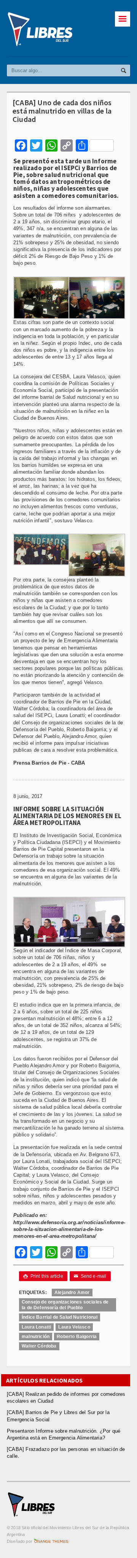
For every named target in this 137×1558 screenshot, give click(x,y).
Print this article (43, 1276)
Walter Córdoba (39, 1346)
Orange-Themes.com (51, 1541)
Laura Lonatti (36, 1327)
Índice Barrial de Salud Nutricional (59, 1317)
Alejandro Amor (72, 1292)
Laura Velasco (74, 1327)
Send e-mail (90, 1276)
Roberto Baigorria (77, 1336)
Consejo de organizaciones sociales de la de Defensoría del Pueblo (65, 1304)
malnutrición (35, 1336)
